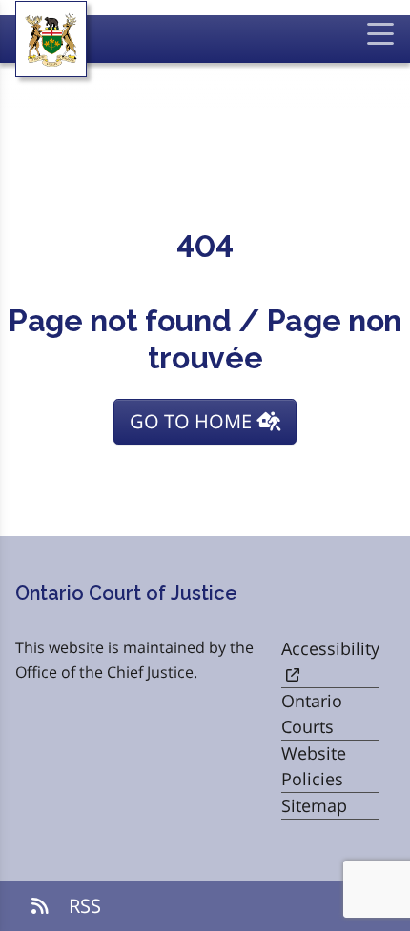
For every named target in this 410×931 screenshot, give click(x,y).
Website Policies (313, 766)
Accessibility (330, 648)
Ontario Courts (311, 713)
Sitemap (314, 805)
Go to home (193, 421)
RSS (82, 906)
